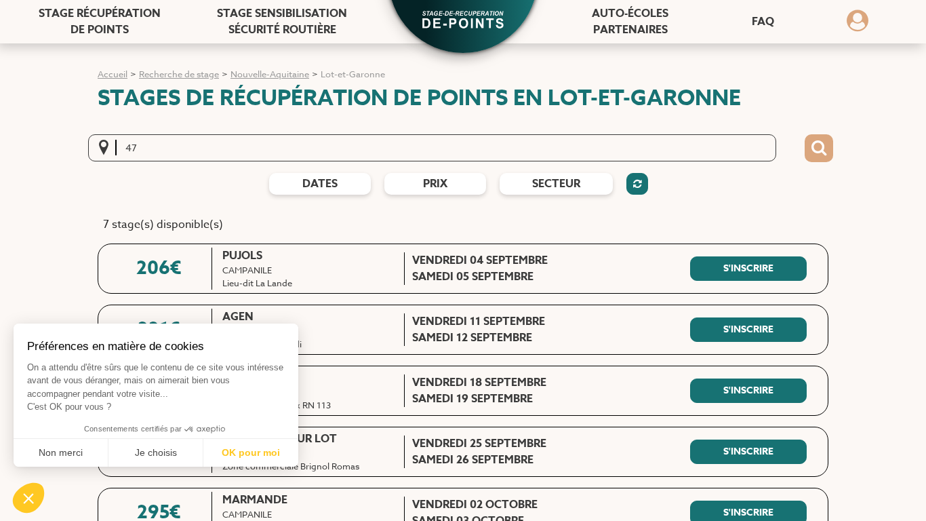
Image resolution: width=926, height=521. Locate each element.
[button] (463, 21)
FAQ (763, 22)
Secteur (556, 184)
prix (435, 184)
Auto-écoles (630, 21)
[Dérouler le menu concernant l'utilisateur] (857, 25)
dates (320, 184)
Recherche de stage (179, 74)
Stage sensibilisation (282, 21)
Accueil (112, 74)
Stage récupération (100, 21)
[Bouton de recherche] (819, 148)
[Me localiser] (107, 147)
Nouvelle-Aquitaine (269, 74)
